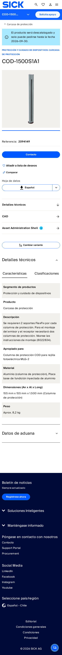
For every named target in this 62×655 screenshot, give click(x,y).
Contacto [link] (8, 543)
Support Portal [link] (11, 548)
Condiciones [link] (31, 632)
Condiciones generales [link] (31, 627)
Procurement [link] (10, 554)
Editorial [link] (31, 621)
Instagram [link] (8, 582)
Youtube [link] (7, 588)
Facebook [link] (8, 577)
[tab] (14, 274)
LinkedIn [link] (7, 571)
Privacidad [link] (31, 638)
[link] (13, 4)
